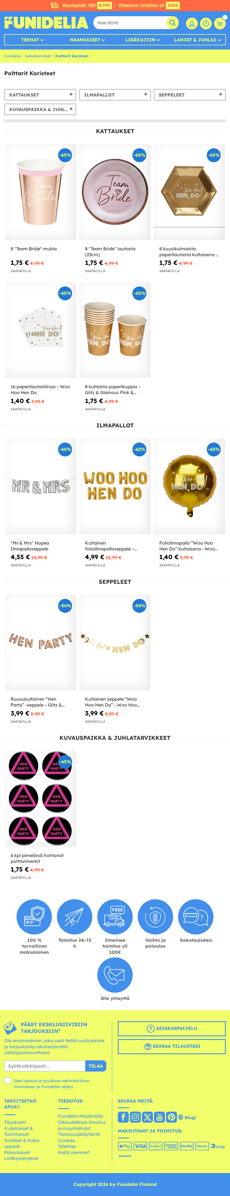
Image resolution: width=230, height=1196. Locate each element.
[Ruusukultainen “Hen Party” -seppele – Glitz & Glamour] (40, 643)
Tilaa (96, 1066)
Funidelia (12, 56)
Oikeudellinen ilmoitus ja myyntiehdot (82, 1125)
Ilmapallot (99, 95)
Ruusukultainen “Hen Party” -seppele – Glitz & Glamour (36, 702)
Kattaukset (24, 95)
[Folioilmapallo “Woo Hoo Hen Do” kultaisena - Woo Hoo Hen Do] (189, 486)
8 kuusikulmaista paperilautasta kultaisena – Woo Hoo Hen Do (188, 252)
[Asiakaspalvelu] (206, 23)
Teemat (30, 39)
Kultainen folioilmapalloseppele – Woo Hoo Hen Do (109, 546)
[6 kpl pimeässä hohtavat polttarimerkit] (40, 799)
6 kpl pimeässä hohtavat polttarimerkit (37, 858)
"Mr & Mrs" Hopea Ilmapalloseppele (30, 546)
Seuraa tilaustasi (176, 1046)
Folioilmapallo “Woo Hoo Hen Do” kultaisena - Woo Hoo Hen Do (187, 546)
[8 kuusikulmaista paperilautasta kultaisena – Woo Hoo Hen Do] (189, 192)
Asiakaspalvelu (176, 1028)
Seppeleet (172, 95)
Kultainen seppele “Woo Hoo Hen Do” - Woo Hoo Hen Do (111, 702)
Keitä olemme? (74, 1152)
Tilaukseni (15, 1122)
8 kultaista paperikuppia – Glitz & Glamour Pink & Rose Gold (113, 389)
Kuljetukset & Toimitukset (18, 1131)
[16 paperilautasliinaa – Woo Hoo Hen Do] (40, 330)
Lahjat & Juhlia (195, 39)
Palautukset (17, 1152)
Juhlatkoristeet (38, 56)
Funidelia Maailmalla (80, 1116)
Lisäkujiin (140, 39)
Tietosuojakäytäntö (79, 1134)
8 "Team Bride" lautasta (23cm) (110, 251)
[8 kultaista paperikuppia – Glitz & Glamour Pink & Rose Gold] (115, 330)
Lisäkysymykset (21, 1158)
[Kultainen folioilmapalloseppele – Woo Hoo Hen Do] (115, 486)
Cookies (66, 1140)
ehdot (67, 1086)
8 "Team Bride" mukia (34, 248)
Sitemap (67, 1146)
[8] (40, 192)
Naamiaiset (85, 39)
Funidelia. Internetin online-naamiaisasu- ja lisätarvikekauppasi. (46, 23)
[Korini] (220, 23)
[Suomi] (123, 1118)
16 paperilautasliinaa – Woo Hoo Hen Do (40, 389)
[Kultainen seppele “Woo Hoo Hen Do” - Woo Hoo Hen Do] (115, 643)
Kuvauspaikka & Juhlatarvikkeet (42, 109)
